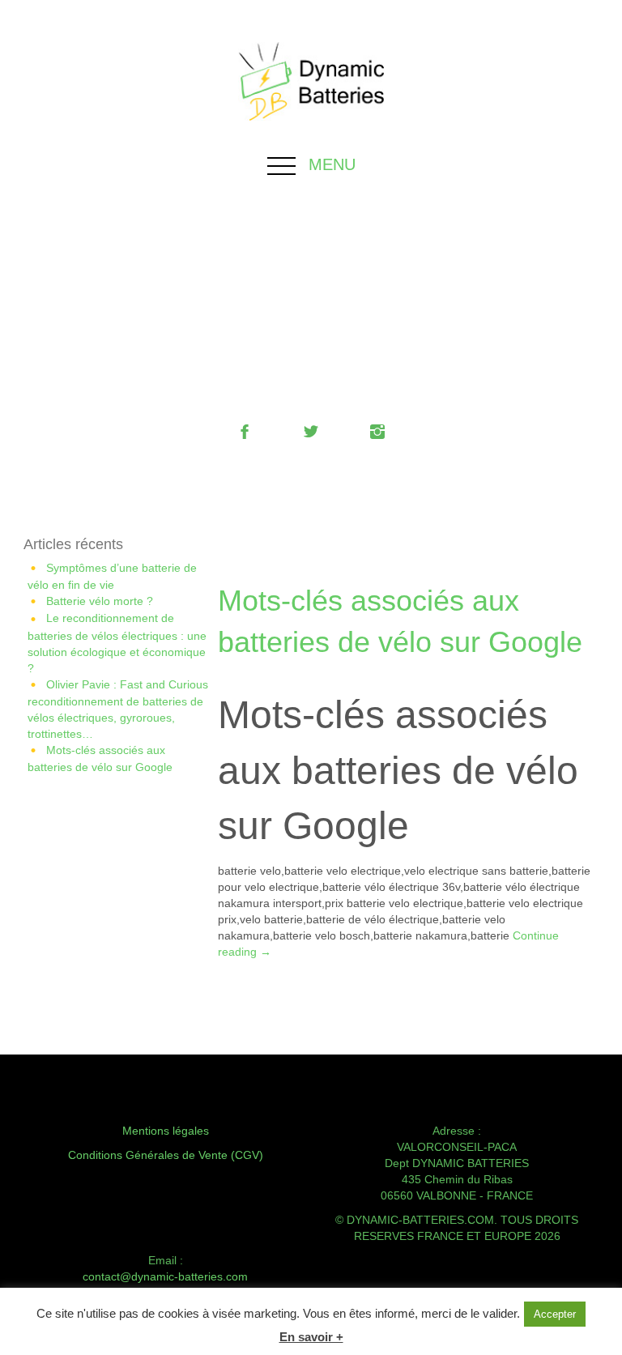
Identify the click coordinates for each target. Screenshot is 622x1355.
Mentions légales (165, 1130)
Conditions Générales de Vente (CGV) (165, 1154)
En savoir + (311, 1337)
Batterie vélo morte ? (99, 600)
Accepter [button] (555, 1314)
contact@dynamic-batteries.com (165, 1276)
